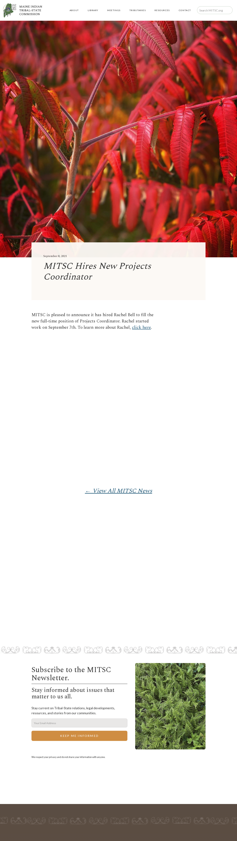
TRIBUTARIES (137, 10)
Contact (185, 10)
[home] (22, 10)
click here (141, 327)
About (74, 10)
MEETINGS (114, 10)
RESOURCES (162, 10)
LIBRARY (93, 10)
